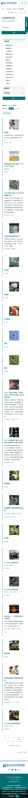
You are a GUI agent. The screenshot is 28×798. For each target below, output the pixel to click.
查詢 (14, 32)
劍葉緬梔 (7, 483)
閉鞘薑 (6, 294)
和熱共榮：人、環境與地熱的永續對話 (13, 617)
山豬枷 (6, 270)
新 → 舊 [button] (11, 108)
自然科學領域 (6, 113)
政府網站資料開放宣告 (7, 787)
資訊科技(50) (9, 57)
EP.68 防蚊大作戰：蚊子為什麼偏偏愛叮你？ (14, 194)
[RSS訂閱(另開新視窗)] (19, 770)
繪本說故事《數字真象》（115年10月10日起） (13, 165)
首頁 (4, 9)
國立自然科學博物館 (9, 3)
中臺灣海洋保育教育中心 (12, 236)
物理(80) (8, 80)
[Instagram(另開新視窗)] (12, 770)
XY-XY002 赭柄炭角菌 (11, 590)
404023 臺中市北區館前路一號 (14, 777)
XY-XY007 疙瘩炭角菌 (11, 564)
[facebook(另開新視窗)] (9, 770)
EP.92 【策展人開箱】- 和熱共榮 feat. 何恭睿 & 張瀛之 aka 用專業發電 (14, 395)
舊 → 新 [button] (17, 108)
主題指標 (6, 41)
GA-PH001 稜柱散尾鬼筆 (12, 724)
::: (0, 9)
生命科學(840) (9, 71)
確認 (17, 796)
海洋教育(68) (9, 63)
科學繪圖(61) (9, 68)
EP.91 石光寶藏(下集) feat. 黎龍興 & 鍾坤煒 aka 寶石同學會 (13, 441)
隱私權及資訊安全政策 (20, 787)
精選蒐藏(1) (9, 48)
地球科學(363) (9, 74)
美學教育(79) (9, 45)
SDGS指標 (7, 93)
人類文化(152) (9, 77)
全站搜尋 (22, 3)
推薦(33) (8, 60)
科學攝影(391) (9, 66)
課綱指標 (6, 88)
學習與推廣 (8, 9)
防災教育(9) (9, 51)
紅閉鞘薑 (7, 319)
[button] (15, 12)
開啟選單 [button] (25, 3)
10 (13, 741)
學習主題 (14, 9)
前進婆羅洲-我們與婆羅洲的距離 (13, 509)
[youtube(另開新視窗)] (16, 770)
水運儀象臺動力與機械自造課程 (13, 679)
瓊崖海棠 (7, 653)
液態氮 (6, 132)
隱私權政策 (11, 796)
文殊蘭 (6, 538)
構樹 (5, 343)
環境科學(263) (9, 54)
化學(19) (8, 83)
